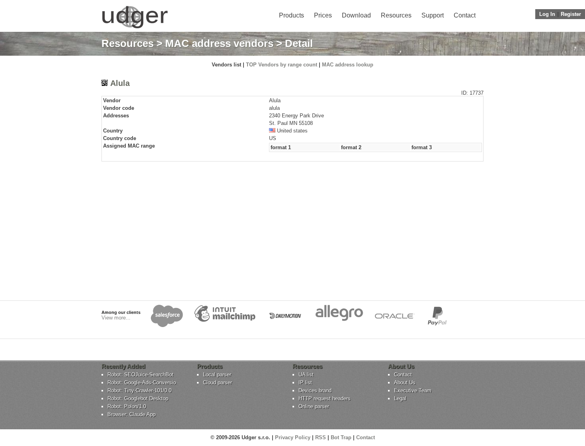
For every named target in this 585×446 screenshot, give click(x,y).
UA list (306, 375)
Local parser (217, 375)
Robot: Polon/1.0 (126, 406)
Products (291, 15)
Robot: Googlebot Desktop (137, 398)
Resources (396, 15)
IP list (305, 383)
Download (356, 15)
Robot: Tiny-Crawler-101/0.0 (139, 390)
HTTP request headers (324, 398)
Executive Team (412, 390)
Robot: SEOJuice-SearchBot (140, 375)
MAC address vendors (219, 43)
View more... (116, 318)
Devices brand (315, 390)
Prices (323, 15)
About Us (404, 383)
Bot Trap (341, 437)
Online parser (313, 406)
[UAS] (134, 28)
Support (432, 15)
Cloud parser (217, 383)
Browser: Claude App (131, 414)
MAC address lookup (347, 65)
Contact (465, 15)
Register (571, 14)
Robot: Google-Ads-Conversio (141, 383)
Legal (400, 398)
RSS (320, 437)
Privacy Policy (292, 437)
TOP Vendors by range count (281, 65)
